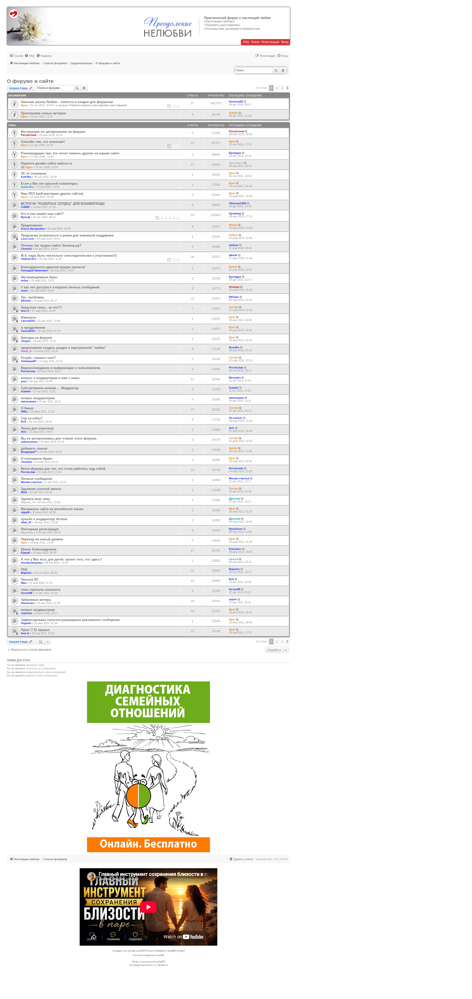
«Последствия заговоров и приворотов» (232, 28)
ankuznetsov (29, 441)
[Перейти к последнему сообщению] (245, 101)
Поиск (255, 42)
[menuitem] (29, 56)
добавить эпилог (34, 448)
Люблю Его (28, 258)
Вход (284, 42)
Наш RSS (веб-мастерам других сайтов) (52, 193)
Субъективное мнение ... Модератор (50, 388)
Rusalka (234, 347)
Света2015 (28, 320)
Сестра (233, 307)
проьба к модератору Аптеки (44, 519)
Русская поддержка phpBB (148, 955)
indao (24, 280)
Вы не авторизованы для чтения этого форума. (59, 438)
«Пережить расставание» (222, 25)
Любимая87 (28, 361)
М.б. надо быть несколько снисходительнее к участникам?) (69, 255)
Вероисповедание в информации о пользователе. (61, 368)
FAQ (246, 42)
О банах (27, 408)
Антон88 (26, 592)
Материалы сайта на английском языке (52, 509)
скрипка (26, 613)
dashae (233, 245)
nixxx (24, 290)
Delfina (233, 112)
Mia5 (24, 492)
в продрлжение (33, 327)
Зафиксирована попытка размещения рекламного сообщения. (71, 620)
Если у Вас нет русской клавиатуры (49, 183)
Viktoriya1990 (237, 203)
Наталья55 (236, 101)
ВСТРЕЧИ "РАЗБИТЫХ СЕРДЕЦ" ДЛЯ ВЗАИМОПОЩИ (62, 204)
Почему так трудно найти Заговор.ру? (51, 245)
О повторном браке (36, 458)
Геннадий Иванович (34, 270)
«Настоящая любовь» (219, 21)
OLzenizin (235, 417)
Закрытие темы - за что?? (41, 307)
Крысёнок (235, 528)
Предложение (31, 225)
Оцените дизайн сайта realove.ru (46, 163)
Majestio (26, 572)
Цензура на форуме (36, 337)
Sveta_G (26, 351)
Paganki (26, 623)
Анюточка (27, 603)
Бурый (25, 552)
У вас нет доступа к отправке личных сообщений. (60, 287)
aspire (233, 599)
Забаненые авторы (36, 600)
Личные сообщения (36, 479)
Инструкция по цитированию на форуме (53, 131)
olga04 (25, 512)
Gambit (25, 391)
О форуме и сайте (30, 81)
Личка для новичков (37, 428)
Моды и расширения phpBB (148, 961)
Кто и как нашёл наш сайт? (42, 214)
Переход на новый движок (42, 539)
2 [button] (277, 88)
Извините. (29, 317)
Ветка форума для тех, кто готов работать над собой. (63, 468)
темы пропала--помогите (40, 589)
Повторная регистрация (40, 529)
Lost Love (27, 238)
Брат (24, 105)
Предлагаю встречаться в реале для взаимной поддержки (67, 235)
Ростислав (28, 371)
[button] (287, 88)
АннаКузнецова (31, 562)
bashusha (27, 186)
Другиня (234, 498)
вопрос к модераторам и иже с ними (50, 378)
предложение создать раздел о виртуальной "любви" (63, 348)
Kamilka (26, 176)
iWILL (24, 411)
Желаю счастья (31, 482)
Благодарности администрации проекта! (53, 267)
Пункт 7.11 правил (35, 630)
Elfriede (26, 300)
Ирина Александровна (38, 549)
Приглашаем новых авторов (43, 113)
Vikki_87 (26, 522)
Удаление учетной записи (41, 489)
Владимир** (29, 451)
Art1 (23, 431)
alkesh (233, 255)
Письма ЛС (29, 579)
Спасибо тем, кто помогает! (43, 142)
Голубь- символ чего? (38, 358)
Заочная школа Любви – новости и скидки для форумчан (67, 102)
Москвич (235, 377)
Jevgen (25, 340)
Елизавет (235, 548)
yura (24, 381)
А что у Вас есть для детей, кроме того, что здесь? (61, 559)
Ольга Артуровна (33, 228)
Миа (23, 582)
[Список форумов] (32, 26)
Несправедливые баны (39, 277)
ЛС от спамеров (33, 173)
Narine (233, 224)
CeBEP (25, 207)
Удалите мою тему (35, 499)
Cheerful (26, 248)
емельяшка (28, 401)
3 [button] (282, 88)
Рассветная (28, 134)
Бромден (235, 152)
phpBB (140, 950)
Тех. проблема (32, 297)
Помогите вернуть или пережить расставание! (98, 105)
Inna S (25, 310)
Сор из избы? (32, 418)
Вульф (25, 217)
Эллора (234, 286)
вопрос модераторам (38, 398)
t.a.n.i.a (233, 559)
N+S (23, 421)
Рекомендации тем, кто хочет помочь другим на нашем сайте (70, 153)
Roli (231, 579)
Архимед (235, 213)
